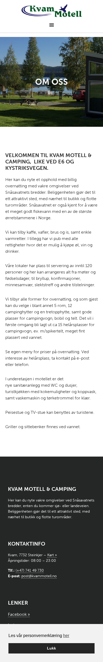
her (66, 635)
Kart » (52, 555)
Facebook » (19, 614)
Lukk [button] (51, 648)
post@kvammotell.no (39, 576)
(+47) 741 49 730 (30, 570)
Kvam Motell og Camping (51, 11)
